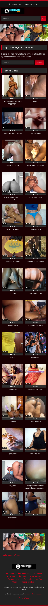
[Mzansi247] (19, 11)
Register (36, 4)
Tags (24, 576)
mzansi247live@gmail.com (34, 594)
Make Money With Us (11, 555)
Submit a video (27, 582)
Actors (12, 576)
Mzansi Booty (35, 576)
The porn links (13, 579)
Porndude (38, 573)
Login (27, 4)
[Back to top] (40, 599)
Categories (24, 573)
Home (11, 573)
